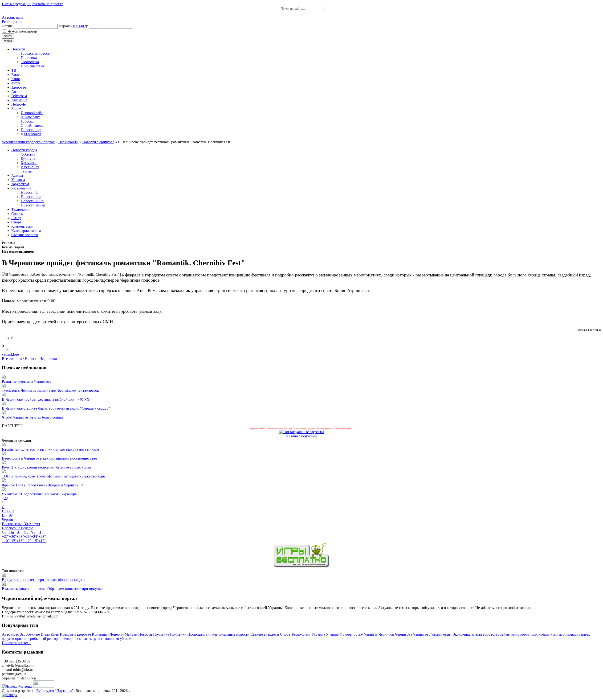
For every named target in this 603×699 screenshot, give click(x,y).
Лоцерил (117, 634)
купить (556, 634)
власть (477, 634)
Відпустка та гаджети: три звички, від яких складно (43, 580)
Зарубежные (30, 634)
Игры (45, 634)
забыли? (79, 26)
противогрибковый (30, 639)
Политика (161, 634)
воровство (491, 634)
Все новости (12, 359)
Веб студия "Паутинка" (55, 691)
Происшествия (199, 634)
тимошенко (110, 639)
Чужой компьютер (22, 31)
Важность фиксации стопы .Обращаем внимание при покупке (52, 589)
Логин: (7, 26)
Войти (8, 36)
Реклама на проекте (47, 4)
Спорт (285, 634)
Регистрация (12, 22)
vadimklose (10, 354)
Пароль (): (73, 26)
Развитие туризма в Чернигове (26, 381)
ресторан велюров (61, 639)
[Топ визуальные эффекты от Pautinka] (301, 432)
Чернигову (421, 634)
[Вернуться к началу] (9, 695)
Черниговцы (441, 634)
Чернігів (371, 634)
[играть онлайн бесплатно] (301, 566)
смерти (94, 639)
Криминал (100, 634)
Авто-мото (10, 634)
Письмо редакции (16, 4)
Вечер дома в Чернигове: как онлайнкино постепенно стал (49, 458)
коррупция (529, 634)
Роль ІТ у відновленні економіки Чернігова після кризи (46, 467)
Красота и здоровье (75, 634)
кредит (544, 634)
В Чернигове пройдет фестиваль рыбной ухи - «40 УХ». (47, 399)
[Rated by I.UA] (43, 686)
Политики (178, 634)
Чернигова (403, 634)
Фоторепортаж (351, 634)
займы (505, 634)
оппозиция (571, 634)
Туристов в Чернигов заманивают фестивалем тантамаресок (50, 390)
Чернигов (386, 634)
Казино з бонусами (301, 436)
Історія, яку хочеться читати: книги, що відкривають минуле (50, 449)
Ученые (332, 634)
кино (515, 634)
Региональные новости (230, 634)
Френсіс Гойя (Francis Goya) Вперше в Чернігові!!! (42, 485)
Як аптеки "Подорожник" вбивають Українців (39, 494)
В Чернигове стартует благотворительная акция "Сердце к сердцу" (56, 408)
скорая (82, 639)
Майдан (131, 634)
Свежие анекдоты (264, 634)
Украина (318, 634)
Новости (145, 634)
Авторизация (12, 17)
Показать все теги (16, 643)
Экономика (461, 634)
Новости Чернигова (41, 359)
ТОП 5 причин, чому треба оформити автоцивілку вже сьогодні (53, 476)
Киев (55, 634)
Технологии (300, 634)
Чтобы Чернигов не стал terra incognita (32, 417)
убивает (126, 639)
